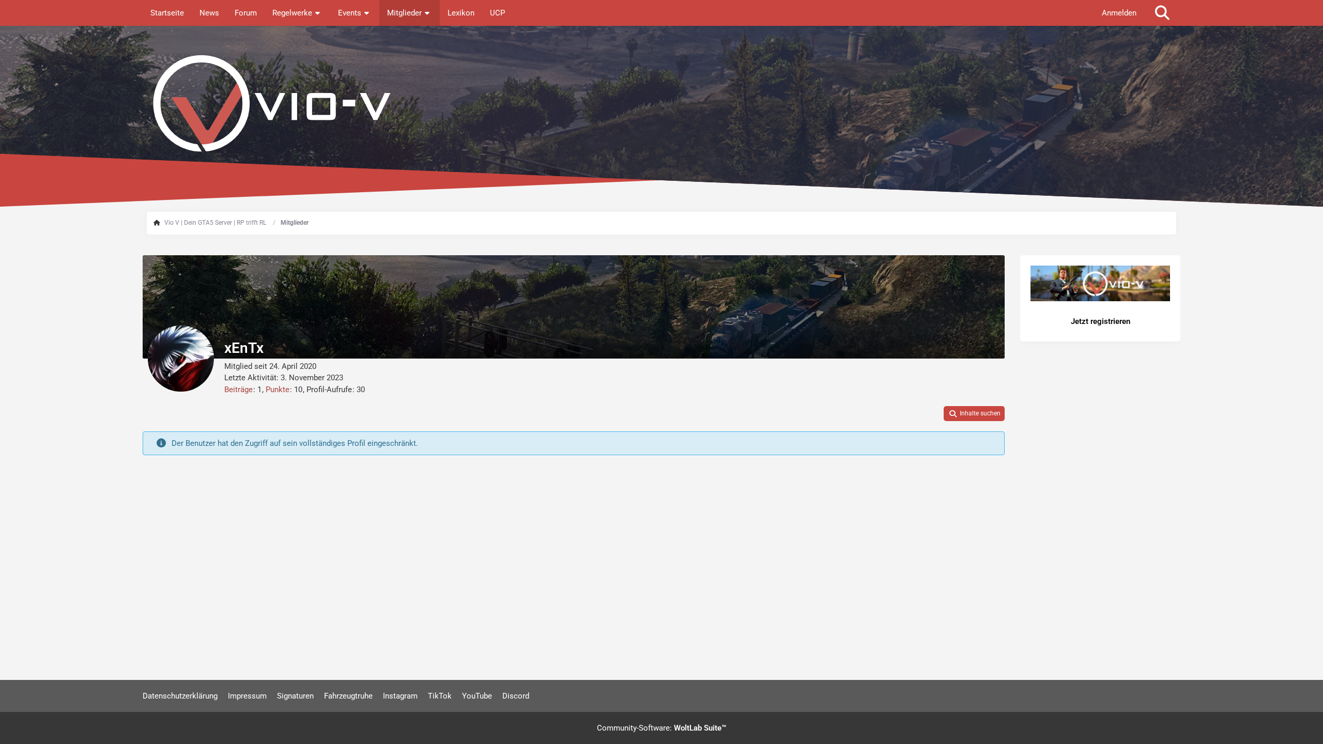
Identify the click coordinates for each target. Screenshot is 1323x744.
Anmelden (1119, 13)
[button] (974, 414)
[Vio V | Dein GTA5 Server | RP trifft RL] (661, 103)
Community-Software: (661, 728)
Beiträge (238, 389)
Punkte (277, 389)
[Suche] (1162, 13)
